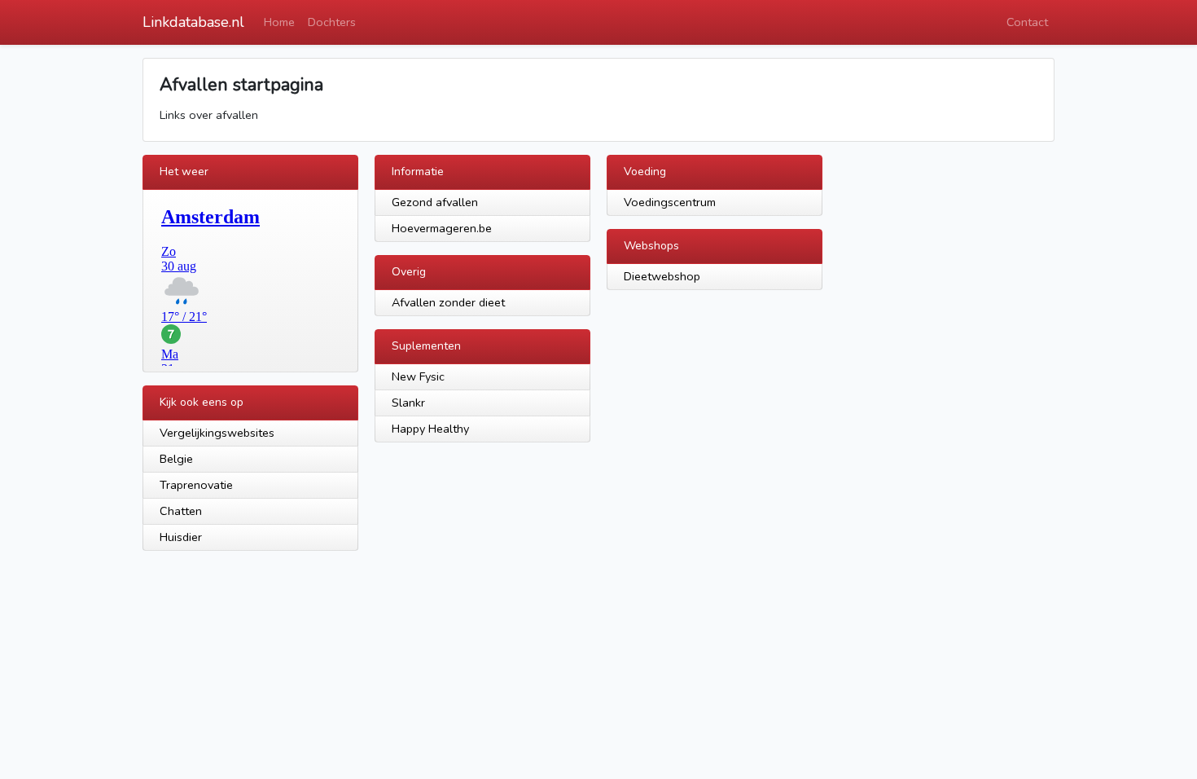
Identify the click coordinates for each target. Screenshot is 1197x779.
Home (279, 22)
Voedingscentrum (670, 202)
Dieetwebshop (662, 276)
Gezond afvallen (435, 202)
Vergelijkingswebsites (217, 433)
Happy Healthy (430, 428)
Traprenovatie (196, 485)
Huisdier (181, 537)
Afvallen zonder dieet (448, 302)
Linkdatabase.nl (193, 22)
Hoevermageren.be (442, 228)
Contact (1027, 22)
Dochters (332, 22)
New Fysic (418, 376)
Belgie (176, 459)
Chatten (181, 511)
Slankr (408, 402)
